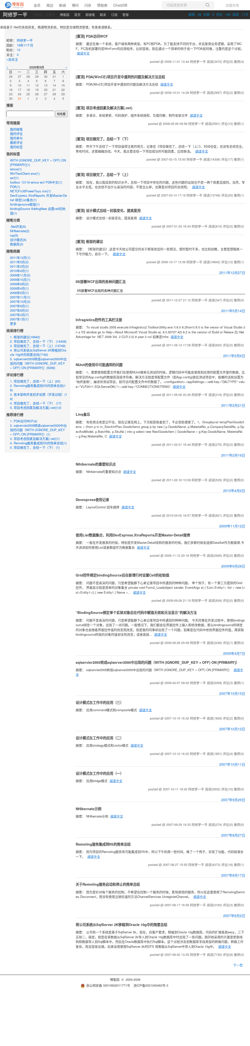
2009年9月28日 (233, 566)
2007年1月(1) (19, 319)
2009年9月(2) (19, 284)
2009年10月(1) (20, 279)
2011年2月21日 (233, 405)
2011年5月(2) (19, 262)
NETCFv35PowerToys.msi (30, 191)
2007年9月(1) (19, 306)
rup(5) (14, 235)
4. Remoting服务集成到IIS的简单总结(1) (38, 443)
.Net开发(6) (18, 226)
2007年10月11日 (232, 764)
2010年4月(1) (19, 270)
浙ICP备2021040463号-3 (151, 985)
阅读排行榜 (14, 330)
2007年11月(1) (20, 297)
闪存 (87, 5)
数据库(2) (16, 244)
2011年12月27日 (232, 272)
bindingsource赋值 (25, 204)
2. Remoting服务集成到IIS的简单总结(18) (38, 387)
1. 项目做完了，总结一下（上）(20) (35, 381)
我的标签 (16, 146)
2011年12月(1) (20, 257)
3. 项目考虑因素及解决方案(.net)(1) (35, 438)
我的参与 (16, 138)
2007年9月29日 (233, 799)
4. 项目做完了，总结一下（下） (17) (35, 403)
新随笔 (90, 14)
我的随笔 (16, 129)
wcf (14, 177)
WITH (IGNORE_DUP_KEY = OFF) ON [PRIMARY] (38, 162)
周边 (49, 5)
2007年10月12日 (232, 728)
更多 (13, 323)
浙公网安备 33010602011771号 (108, 985)
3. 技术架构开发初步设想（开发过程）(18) (38, 396)
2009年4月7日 (234, 653)
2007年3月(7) (19, 314)
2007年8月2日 (234, 915)
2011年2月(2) (19, 266)
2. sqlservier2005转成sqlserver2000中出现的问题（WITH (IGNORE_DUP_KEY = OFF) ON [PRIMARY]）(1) (38, 429)
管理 (125, 14)
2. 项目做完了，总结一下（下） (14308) (38, 341)
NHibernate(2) (19, 231)
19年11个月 (25, 45)
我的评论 (16, 133)
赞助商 (102, 5)
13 (18, 49)
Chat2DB (120, 5)
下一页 (238, 965)
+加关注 (12, 59)
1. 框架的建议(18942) (25, 337)
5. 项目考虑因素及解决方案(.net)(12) (35, 407)
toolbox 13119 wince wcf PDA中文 (36, 182)
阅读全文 (83, 53)
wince (16, 169)
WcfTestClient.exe (25, 173)
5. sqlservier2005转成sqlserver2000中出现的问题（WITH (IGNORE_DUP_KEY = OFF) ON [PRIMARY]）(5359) (38, 363)
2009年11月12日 (232, 525)
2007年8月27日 (233, 835)
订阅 (114, 14)
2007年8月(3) (19, 310)
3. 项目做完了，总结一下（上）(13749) (37, 345)
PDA (15, 186)
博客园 (64, 14)
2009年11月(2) (20, 275)
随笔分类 (13, 220)
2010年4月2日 (234, 490)
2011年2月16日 (233, 455)
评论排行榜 (14, 374)
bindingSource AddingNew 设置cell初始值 (37, 210)
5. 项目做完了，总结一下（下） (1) (35, 447)
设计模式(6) (18, 239)
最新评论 (16, 142)
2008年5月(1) (19, 292)
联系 (103, 14)
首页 (77, 14)
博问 (75, 5)
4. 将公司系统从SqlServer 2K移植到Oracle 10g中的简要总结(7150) (38, 352)
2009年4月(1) (19, 288)
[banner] (14, 5)
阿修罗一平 (15, 14)
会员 (37, 5)
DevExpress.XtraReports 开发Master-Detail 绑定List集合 (38, 197)
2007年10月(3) (20, 301)
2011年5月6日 (234, 355)
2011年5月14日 (233, 310)
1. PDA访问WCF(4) (23, 421)
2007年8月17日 (233, 875)
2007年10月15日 (232, 693)
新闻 (62, 5)
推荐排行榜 (14, 414)
